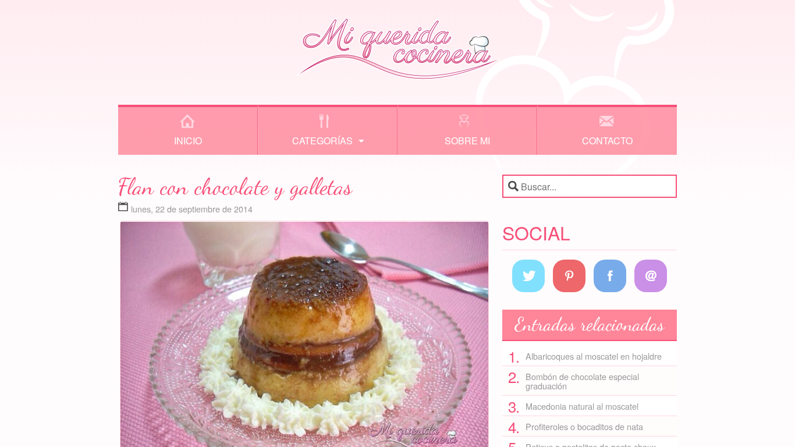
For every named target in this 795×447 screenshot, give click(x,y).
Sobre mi (467, 140)
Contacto (607, 140)
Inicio (188, 140)
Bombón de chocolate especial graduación (582, 381)
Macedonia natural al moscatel (582, 406)
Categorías (322, 140)
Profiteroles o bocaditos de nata (584, 426)
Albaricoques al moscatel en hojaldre (594, 356)
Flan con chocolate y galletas (235, 186)
